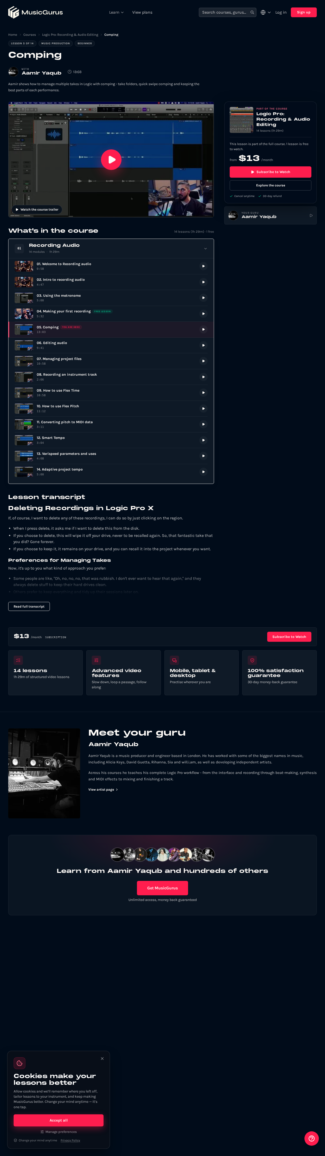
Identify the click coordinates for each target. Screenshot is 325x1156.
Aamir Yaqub (41, 73)
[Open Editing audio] (111, 345)
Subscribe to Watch (273, 172)
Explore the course (270, 185)
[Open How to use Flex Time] (111, 393)
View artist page (101, 789)
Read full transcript (29, 606)
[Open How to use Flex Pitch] (111, 409)
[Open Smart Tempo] (111, 440)
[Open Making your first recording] (111, 314)
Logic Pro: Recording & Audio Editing (70, 34)
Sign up (304, 12)
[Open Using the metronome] (111, 298)
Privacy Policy (70, 1140)
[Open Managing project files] (111, 361)
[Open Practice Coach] (311, 1138)
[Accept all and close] (102, 1058)
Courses (29, 34)
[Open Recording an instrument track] (111, 377)
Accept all (59, 1120)
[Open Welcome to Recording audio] (111, 266)
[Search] (252, 12)
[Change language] (266, 12)
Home (12, 34)
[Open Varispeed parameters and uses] (111, 456)
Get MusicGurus (162, 888)
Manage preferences (61, 1132)
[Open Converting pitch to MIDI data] (111, 424)
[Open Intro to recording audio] (111, 282)
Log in (281, 12)
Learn (114, 12)
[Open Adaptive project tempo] (111, 472)
